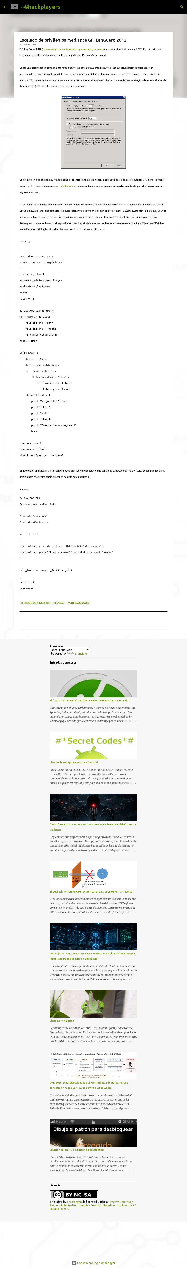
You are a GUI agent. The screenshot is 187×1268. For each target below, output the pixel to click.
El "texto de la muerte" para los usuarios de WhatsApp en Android (89, 700)
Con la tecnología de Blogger (95, 1263)
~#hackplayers (40, 6)
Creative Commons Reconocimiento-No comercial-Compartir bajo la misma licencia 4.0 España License (93, 1205)
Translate (81, 653)
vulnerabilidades (78, 603)
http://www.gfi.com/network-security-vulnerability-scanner (73, 49)
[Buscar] (66, 7)
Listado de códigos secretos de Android (74, 762)
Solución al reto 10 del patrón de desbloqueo (77, 1149)
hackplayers (75, 1202)
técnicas (59, 603)
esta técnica (66, 186)
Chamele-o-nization (62, 1020)
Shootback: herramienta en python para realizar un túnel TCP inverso (91, 891)
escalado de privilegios (35, 603)
